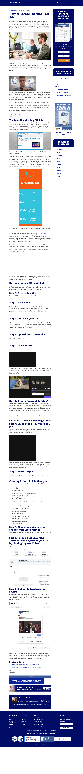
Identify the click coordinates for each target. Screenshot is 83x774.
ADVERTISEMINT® (15, 3)
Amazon (59, 173)
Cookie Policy (53, 733)
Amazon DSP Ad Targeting (63, 78)
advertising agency (30, 705)
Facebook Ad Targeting (63, 81)
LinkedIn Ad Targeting (62, 89)
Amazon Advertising (38, 722)
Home (10, 717)
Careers (11, 721)
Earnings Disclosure (46, 733)
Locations (11, 724)
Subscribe (11, 670)
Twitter (58, 158)
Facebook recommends (30, 483)
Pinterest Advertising (38, 724)
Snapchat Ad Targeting (62, 92)
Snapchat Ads (23, 703)
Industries (11, 726)
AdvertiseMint (34, 700)
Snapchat (59, 167)
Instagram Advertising (39, 719)
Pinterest (59, 170)
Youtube (23, 722)
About (10, 719)
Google (58, 176)
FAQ (10, 727)
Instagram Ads (43, 701)
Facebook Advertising (38, 717)
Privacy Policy (39, 733)
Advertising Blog (40, 700)
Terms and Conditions (31, 733)
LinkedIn (59, 164)
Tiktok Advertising (38, 726)
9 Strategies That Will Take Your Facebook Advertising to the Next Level (28, 666)
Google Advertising (38, 721)
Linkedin (23, 724)
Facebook (59, 149)
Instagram (59, 155)
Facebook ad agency (22, 27)
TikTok (58, 152)
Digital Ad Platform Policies (64, 95)
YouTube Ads (29, 703)
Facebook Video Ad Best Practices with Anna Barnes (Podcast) (26, 664)
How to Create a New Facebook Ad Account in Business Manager (26, 667)
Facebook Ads (37, 701)
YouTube (59, 161)
